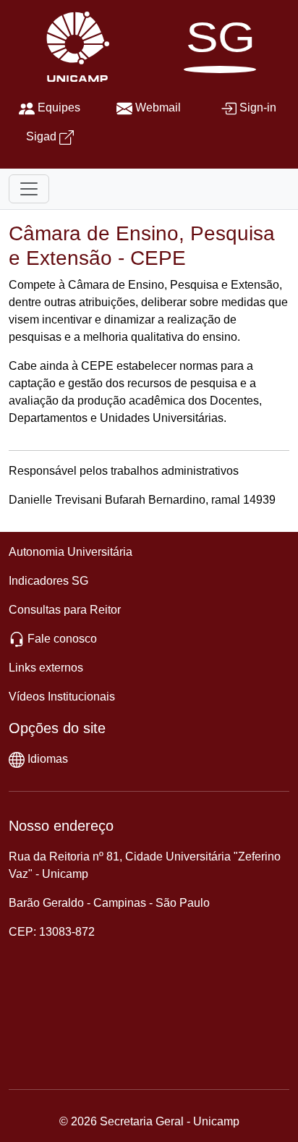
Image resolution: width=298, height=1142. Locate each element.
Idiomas (47, 759)
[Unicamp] (74, 46)
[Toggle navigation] (29, 188)
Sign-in (257, 107)
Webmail (158, 107)
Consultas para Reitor (65, 610)
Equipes (59, 107)
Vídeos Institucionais (62, 696)
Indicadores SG (48, 581)
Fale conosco (62, 639)
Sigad (41, 136)
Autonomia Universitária (70, 552)
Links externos (46, 667)
